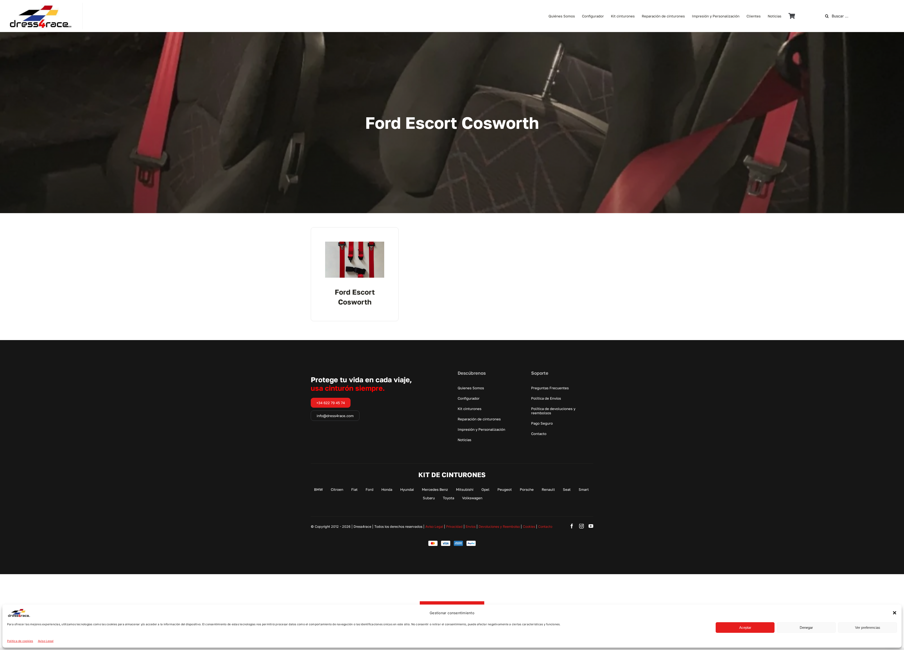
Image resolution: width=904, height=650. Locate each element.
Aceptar (745, 628)
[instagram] (581, 526)
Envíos (471, 526)
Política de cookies (20, 641)
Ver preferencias (867, 628)
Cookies (529, 526)
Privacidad (454, 526)
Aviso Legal (46, 641)
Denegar (806, 628)
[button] (894, 612)
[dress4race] (40, 4)
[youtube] (591, 526)
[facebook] (571, 526)
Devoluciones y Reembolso (499, 526)
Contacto (545, 526)
